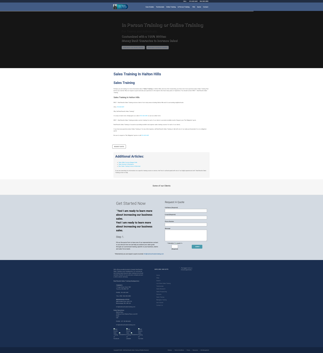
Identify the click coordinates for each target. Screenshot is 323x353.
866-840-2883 (204, 1)
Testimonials (160, 7)
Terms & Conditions (179, 350)
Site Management (204, 350)
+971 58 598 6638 (126, 321)
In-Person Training (184, 7)
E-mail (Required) (170, 214)
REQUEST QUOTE (119, 146)
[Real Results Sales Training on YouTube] (140, 334)
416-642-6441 (193, 1)
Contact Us (159, 305)
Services (158, 294)
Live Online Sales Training (163, 283)
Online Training (171, 7)
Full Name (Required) (171, 207)
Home (158, 275)
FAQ (193, 7)
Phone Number (169, 221)
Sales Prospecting (161, 291)
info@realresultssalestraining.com (154, 254)
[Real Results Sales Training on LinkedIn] (128, 334)
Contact (206, 7)
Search (158, 280)
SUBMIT (198, 246)
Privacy (188, 350)
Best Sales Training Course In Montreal (129, 166)
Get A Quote (159, 302)
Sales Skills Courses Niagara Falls (128, 162)
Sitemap (170, 350)
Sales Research (160, 289)
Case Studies (150, 7)
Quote (199, 7)
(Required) (175, 249)
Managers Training (161, 300)
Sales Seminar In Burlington (126, 164)
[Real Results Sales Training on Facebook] (116, 334)
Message (167, 228)
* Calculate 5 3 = (174, 243)
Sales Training (160, 297)
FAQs (157, 278)
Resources (195, 350)
